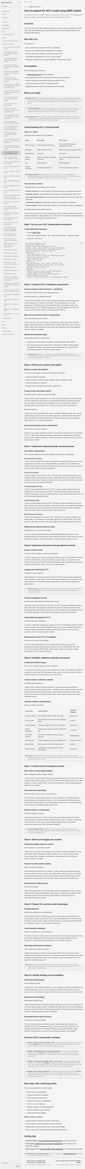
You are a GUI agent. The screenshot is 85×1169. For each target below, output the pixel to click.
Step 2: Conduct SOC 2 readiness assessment (46, 284)
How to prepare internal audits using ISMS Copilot (11, 157)
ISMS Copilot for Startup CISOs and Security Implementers (10, 245)
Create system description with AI (37, 391)
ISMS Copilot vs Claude (10, 253)
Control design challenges (34, 928)
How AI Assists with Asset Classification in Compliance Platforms (11, 53)
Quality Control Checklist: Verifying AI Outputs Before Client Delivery (11, 278)
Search (12, 6)
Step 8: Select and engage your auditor (43, 839)
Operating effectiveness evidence (38, 946)
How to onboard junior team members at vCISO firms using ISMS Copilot (12, 140)
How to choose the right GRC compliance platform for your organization (12, 92)
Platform (6, 17)
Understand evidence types (35, 662)
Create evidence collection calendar (38, 680)
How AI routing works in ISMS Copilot (12, 48)
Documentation (6, 11)
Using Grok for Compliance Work (11, 309)
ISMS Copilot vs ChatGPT (11, 250)
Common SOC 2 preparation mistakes (42, 1037)
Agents (4, 324)
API (3, 321)
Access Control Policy (31, 472)
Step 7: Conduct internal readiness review (44, 766)
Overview (4, 22)
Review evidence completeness (37, 810)
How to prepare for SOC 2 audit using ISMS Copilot (11, 152)
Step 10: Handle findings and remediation (44, 975)
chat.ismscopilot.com (69, 1153)
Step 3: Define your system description (43, 365)
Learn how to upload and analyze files (50, 1141)
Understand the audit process (36, 883)
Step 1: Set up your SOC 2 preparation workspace (48, 224)
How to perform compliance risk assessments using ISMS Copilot (11, 147)
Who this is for (31, 39)
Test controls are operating (35, 790)
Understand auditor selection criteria (38, 844)
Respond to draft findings (34, 997)
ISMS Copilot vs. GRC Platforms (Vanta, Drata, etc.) (12, 263)
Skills (4, 37)
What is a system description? (36, 369)
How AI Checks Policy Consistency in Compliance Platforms (11, 79)
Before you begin (32, 93)
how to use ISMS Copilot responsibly (51, 1149)
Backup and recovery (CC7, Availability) (40, 637)
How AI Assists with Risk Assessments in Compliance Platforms (11, 66)
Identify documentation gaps (35, 335)
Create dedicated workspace (35, 229)
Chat (3, 31)
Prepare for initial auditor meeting (37, 864)
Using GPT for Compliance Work (11, 304)
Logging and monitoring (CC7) (36, 570)
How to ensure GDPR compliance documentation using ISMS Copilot (11, 110)
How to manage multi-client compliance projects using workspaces (11, 116)
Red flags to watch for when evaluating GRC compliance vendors (11, 284)
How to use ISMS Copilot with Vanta (12, 191)
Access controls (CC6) (33, 550)
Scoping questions (31, 909)
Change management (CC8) (35, 598)
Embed (4, 328)
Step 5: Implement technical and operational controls (49, 545)
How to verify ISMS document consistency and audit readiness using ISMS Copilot (12, 197)
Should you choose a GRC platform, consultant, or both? (12, 290)
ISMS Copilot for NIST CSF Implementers (11, 223)
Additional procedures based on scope (39, 527)
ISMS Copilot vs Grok (9, 267)
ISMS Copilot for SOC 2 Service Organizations (10, 234)
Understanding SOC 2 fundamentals (41, 127)
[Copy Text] (81, 243)
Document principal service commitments (41, 425)
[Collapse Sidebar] (19, 2)
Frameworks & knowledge (10, 41)
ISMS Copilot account (34, 74)
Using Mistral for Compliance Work (12, 314)
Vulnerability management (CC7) (37, 617)
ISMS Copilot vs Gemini (10, 259)
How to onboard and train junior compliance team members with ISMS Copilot (11, 127)
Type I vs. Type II (31, 132)
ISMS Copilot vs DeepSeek (11, 256)
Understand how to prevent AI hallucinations (49, 1143)
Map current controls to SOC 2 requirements (42, 315)
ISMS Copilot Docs (6, 2)
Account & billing (6, 331)
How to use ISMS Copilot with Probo (12, 176)
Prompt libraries (7, 318)
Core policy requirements (34, 451)
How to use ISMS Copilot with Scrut (12, 181)
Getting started (6, 28)
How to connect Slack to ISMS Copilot (10, 104)
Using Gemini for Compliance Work (12, 300)
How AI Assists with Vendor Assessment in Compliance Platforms (11, 73)
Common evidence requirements (37, 702)
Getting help (30, 1136)
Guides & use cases (8, 44)
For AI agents (5, 25)
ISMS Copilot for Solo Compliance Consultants (10, 239)
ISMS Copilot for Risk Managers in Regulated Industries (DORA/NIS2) (10, 229)
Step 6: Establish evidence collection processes (47, 658)
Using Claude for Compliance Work (12, 295)
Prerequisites (30, 66)
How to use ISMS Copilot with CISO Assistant (12, 162)
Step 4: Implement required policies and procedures (49, 446)
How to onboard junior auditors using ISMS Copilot (11, 122)
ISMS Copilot (36, 232)
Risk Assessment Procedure (33, 514)
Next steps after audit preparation (40, 1083)
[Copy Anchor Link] (35, 24)
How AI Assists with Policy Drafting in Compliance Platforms (11, 60)
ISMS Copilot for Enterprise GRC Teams (11, 213)
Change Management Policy (33, 486)
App (5, 14)
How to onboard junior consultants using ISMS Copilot (10, 134)
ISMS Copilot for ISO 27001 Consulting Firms (11, 218)
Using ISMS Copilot (8, 34)
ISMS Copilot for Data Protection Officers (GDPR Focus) (11, 208)
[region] (53, 260)
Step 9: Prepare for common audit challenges (46, 904)
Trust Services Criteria (33, 184)
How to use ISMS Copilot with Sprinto (12, 186)
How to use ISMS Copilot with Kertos (12, 172)
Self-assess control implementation (38, 771)
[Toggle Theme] (18, 1166)
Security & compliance (8, 334)
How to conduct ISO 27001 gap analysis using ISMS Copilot (11, 98)
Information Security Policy (33, 458)
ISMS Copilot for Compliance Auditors (12, 202)
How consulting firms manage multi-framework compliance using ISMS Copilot (12, 86)
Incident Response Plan (32, 500)
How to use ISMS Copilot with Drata (12, 167)
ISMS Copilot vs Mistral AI (11, 270)
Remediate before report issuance (38, 1017)
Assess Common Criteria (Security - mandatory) (43, 289)
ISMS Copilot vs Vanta (10, 273)
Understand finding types (34, 980)
